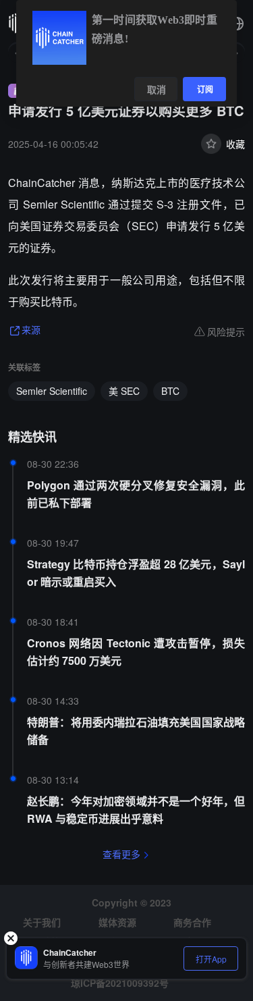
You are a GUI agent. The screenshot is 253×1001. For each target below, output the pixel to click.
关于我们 (42, 922)
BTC (170, 391)
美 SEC (124, 391)
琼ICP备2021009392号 (120, 983)
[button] (237, 23)
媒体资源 (117, 922)
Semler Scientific (51, 391)
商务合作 (192, 922)
